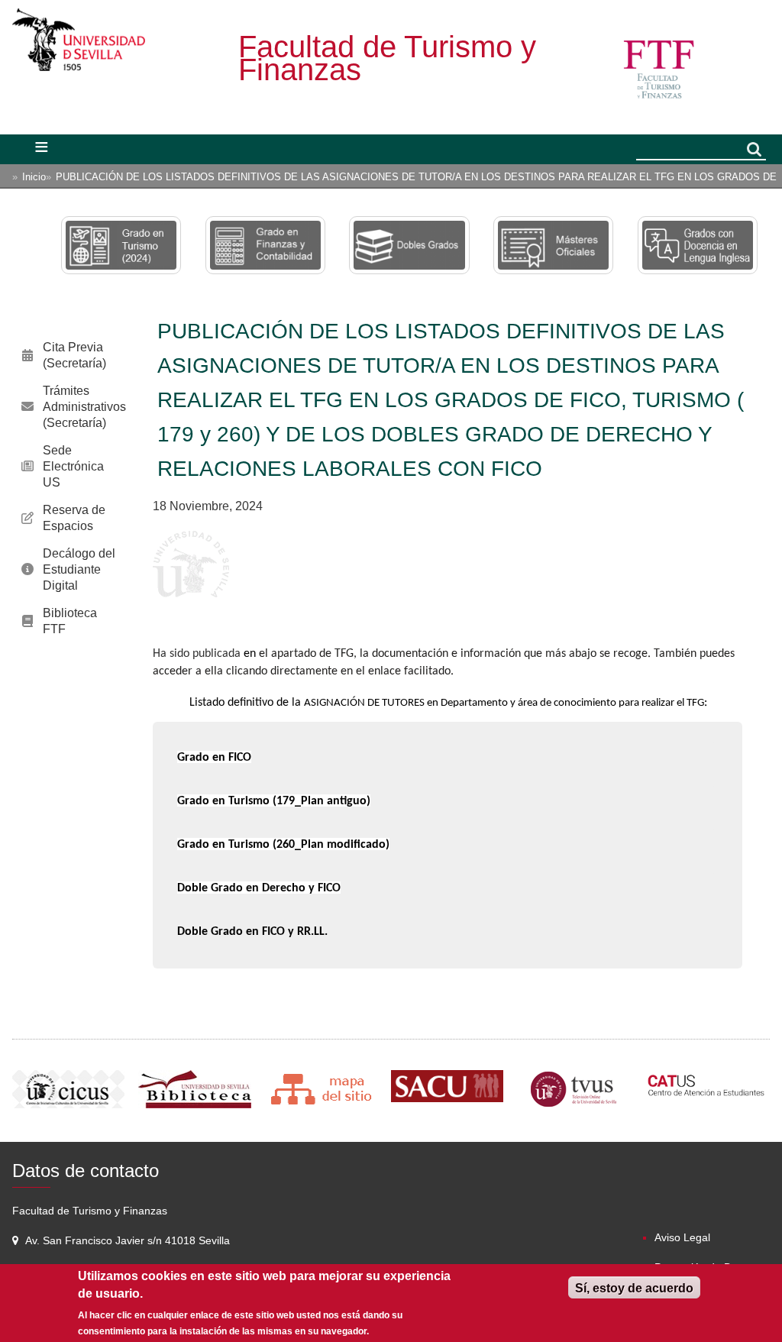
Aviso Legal (682, 1237)
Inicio (34, 177)
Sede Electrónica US (73, 466)
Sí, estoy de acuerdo (634, 1288)
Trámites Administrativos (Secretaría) (84, 406)
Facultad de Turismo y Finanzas (387, 58)
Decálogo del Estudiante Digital (79, 569)
